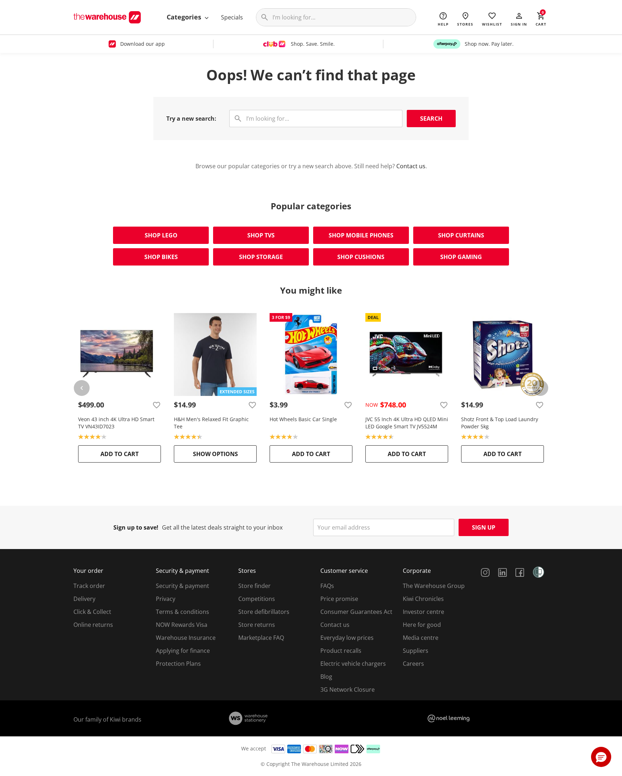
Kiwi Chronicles (423, 599)
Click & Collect (92, 612)
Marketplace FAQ (261, 638)
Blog (326, 677)
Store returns (256, 625)
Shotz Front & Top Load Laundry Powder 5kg (499, 423)
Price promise (339, 599)
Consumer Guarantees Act (356, 612)
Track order (89, 586)
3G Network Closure (347, 690)
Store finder (254, 586)
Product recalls (340, 651)
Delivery (84, 599)
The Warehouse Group (434, 586)
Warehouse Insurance (186, 638)
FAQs (327, 586)
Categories (185, 17)
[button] (519, 19)
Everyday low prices (347, 638)
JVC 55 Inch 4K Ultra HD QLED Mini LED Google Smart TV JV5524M (406, 423)
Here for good (422, 625)
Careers (413, 664)
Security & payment (182, 586)
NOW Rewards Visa (181, 625)
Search (431, 118)
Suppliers (415, 651)
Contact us (410, 166)
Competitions (256, 599)
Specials (232, 17)
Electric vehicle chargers (353, 664)
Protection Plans (178, 664)
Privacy (165, 599)
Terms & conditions (182, 612)
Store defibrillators (263, 612)
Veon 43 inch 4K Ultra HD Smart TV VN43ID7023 (116, 423)
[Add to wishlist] (156, 405)
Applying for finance (183, 651)
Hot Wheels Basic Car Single (303, 419)
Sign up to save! (135, 527)
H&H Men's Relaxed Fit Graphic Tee (211, 423)
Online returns (93, 625)
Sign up (483, 527)
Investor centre (423, 612)
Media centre (420, 638)
